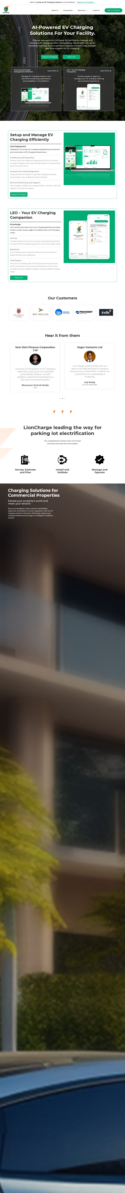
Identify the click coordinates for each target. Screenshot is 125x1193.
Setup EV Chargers (49, 57)
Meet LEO (71, 57)
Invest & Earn (68, 10)
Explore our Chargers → (86, 2)
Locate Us (96, 10)
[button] (60, 398)
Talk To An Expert (113, 10)
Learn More (51, 71)
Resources (82, 10)
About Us (55, 10)
